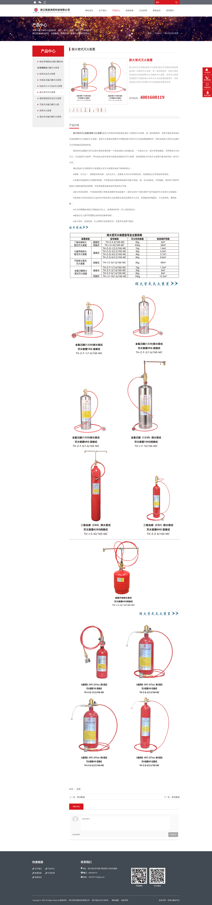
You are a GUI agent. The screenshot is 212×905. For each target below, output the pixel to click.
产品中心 (116, 10)
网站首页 (89, 10)
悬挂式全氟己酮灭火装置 (50, 117)
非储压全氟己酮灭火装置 (50, 80)
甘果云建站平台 (174, 900)
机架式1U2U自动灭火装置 (51, 86)
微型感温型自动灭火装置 (50, 98)
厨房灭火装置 (45, 111)
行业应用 (143, 10)
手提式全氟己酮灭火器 (49, 104)
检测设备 (130, 10)
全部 (78, 789)
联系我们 (170, 10)
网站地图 (115, 900)
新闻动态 (157, 10)
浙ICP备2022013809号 (100, 900)
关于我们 (103, 10)
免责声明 (124, 900)
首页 (149, 33)
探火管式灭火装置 (171, 33)
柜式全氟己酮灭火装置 (49, 68)
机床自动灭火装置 (47, 74)
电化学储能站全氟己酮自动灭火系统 (50, 63)
